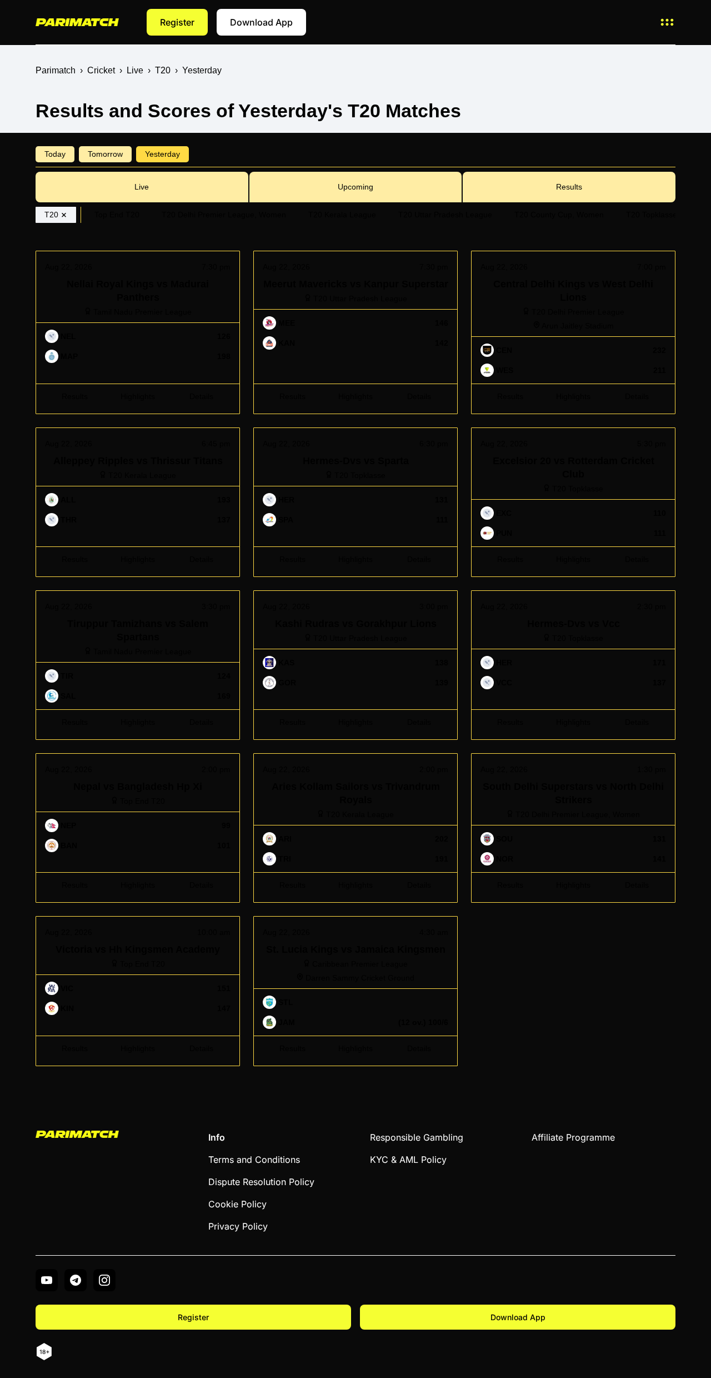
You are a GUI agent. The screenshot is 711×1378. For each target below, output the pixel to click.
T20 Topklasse (651, 214)
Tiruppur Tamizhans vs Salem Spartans (113, 595)
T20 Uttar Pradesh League (445, 214)
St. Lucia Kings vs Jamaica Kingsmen (328, 921)
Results (569, 186)
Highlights (138, 396)
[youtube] (47, 1280)
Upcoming (355, 186)
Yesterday (162, 154)
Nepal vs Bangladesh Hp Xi (91, 758)
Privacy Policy (238, 1226)
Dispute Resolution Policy (261, 1181)
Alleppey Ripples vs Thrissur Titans (106, 432)
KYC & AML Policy (408, 1159)
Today (55, 154)
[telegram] (75, 1280)
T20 (51, 214)
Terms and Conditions (254, 1159)
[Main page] (77, 22)
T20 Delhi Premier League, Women (224, 214)
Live (141, 186)
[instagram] (104, 1280)
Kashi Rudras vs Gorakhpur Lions (320, 595)
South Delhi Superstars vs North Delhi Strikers (563, 758)
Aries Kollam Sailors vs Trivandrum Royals (338, 758)
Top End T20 (116, 214)
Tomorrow (105, 154)
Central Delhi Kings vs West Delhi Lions (550, 256)
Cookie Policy (237, 1204)
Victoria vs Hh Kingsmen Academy (104, 921)
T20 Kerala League (342, 214)
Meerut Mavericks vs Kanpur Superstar (330, 256)
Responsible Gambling (416, 1137)
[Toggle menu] (667, 22)
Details (201, 396)
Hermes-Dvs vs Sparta (298, 432)
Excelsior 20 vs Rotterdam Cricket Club (549, 432)
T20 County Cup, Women (559, 214)
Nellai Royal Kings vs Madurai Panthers (114, 256)
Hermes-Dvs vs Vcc (510, 595)
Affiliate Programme (573, 1137)
